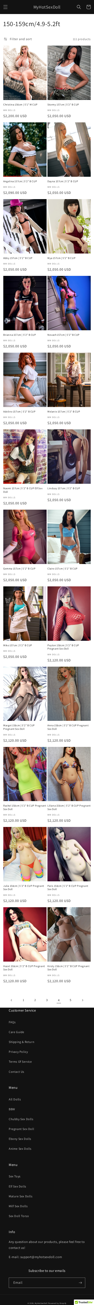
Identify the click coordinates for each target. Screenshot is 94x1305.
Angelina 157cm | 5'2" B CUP (20, 181)
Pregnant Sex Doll (21, 1129)
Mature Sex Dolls (21, 1196)
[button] (5, 7)
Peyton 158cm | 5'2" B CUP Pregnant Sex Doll (63, 647)
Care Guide (16, 1032)
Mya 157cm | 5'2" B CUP (61, 258)
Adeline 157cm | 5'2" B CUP (19, 411)
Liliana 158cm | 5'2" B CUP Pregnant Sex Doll (69, 807)
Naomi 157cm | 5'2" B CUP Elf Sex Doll (22, 490)
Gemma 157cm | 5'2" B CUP (19, 568)
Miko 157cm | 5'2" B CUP (17, 645)
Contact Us (16, 1072)
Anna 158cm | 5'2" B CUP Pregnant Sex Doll (68, 727)
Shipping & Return (21, 1042)
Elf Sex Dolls (17, 1186)
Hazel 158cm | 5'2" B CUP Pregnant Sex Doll (24, 967)
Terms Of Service (20, 1062)
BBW (12, 1109)
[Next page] (82, 1000)
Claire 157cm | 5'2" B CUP (62, 568)
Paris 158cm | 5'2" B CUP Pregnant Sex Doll (67, 887)
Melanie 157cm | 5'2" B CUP (63, 411)
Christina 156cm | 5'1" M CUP (20, 104)
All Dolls (15, 1099)
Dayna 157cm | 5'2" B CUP (62, 181)
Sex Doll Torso (19, 1216)
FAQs (12, 1022)
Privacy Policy (18, 1052)
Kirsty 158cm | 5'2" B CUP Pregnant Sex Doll (68, 967)
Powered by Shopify (57, 1303)
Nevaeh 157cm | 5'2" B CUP (63, 334)
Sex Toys (15, 1176)
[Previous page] (11, 1000)
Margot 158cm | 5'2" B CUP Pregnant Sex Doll (19, 727)
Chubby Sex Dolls (21, 1119)
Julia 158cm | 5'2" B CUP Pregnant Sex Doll (23, 887)
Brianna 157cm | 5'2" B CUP (19, 334)
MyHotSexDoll (41, 1303)
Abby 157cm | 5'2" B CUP (18, 258)
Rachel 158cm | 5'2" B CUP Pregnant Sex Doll (24, 807)
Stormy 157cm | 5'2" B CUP (63, 104)
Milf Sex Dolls (18, 1206)
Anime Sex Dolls (20, 1149)
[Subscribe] (80, 1283)
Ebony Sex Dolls (20, 1139)
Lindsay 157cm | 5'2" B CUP (63, 488)
